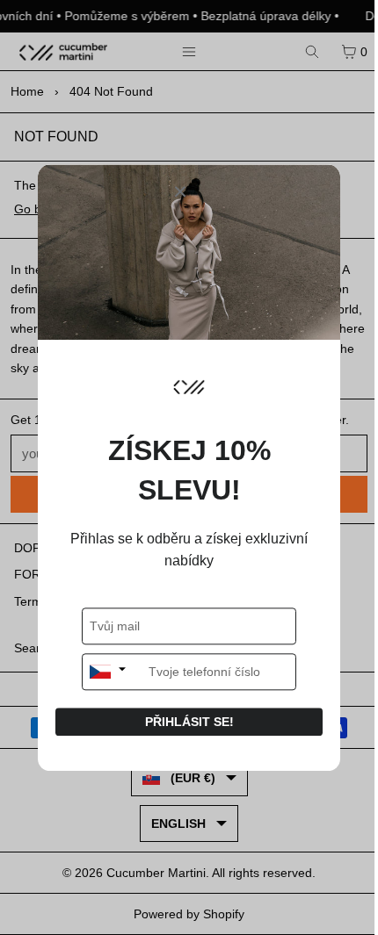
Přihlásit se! (189, 722)
